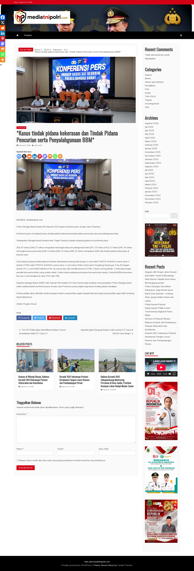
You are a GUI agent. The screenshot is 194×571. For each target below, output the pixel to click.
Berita (148, 78)
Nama (20, 448)
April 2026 (150, 137)
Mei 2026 (149, 134)
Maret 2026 (150, 141)
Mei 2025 (149, 177)
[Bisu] (170, 374)
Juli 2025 (149, 170)
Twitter (40, 317)
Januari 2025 (151, 191)
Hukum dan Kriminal (154, 82)
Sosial (147, 92)
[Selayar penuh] (174, 374)
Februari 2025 (151, 188)
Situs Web (103, 448)
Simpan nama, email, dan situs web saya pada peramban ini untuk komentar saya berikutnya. (62, 460)
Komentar (21, 414)
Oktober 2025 (151, 159)
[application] (161, 367)
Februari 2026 (151, 145)
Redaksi (28, 35)
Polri (147, 89)
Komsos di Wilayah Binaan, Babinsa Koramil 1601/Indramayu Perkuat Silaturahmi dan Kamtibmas (33, 380)
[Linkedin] (34, 156)
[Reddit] (29, 156)
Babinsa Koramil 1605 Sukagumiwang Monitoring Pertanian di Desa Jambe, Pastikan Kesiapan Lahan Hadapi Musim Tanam (117, 381)
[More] (60, 156)
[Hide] (1, 65)
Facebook (24, 317)
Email (61, 448)
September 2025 (153, 163)
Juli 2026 (149, 127)
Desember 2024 (152, 195)
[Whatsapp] (55, 156)
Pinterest (55, 317)
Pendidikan (150, 85)
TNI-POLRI (21, 128)
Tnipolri (148, 100)
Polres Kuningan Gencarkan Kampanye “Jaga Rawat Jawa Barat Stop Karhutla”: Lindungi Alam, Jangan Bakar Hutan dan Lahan (159, 293)
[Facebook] (19, 156)
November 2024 (153, 199)
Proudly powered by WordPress (76, 565)
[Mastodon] (44, 156)
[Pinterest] (39, 156)
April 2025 (150, 181)
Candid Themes (124, 565)
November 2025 (153, 155)
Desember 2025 (152, 152)
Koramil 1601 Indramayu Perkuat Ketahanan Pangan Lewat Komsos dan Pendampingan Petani (74, 380)
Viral (147, 107)
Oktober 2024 (151, 202)
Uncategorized (152, 103)
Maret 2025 (150, 184)
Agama (148, 74)
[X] (24, 156)
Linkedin (71, 317)
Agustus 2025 (151, 166)
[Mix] (50, 156)
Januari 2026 (151, 148)
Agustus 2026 (151, 123)
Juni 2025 (149, 173)
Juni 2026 (149, 130)
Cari (147, 211)
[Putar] (148, 374)
